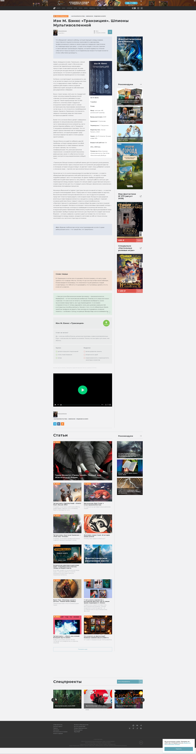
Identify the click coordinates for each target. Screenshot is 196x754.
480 (110, 401)
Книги (57, 16)
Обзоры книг (63, 16)
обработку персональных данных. (177, 743)
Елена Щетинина (62, 30)
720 (110, 399)
